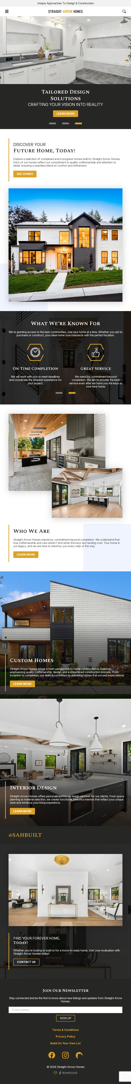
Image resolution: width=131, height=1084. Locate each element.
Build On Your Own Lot (65, 1043)
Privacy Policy (65, 1036)
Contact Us (26, 962)
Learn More (65, 115)
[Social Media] (51, 1055)
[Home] (65, 11)
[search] (124, 11)
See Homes (25, 174)
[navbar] (7, 11)
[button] (52, 123)
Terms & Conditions (65, 1030)
